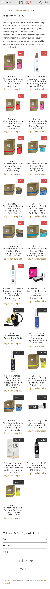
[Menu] (1, 2)
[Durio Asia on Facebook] (23, 561)
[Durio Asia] (25, 2)
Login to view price (13, 89)
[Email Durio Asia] (18, 561)
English (23, 568)
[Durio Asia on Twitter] (31, 561)
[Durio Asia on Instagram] (27, 561)
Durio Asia (12, 580)
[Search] (40, 2)
